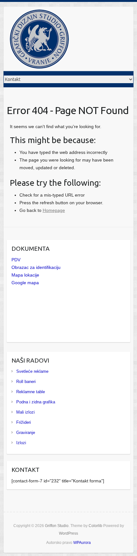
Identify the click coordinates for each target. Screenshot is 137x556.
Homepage (54, 210)
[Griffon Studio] (39, 40)
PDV (15, 259)
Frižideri (23, 422)
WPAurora (82, 542)
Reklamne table (30, 391)
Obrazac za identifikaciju (36, 267)
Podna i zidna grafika (35, 402)
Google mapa (25, 282)
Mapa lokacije (25, 275)
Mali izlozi (25, 412)
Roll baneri (26, 381)
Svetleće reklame (32, 371)
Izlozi (21, 442)
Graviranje (25, 432)
